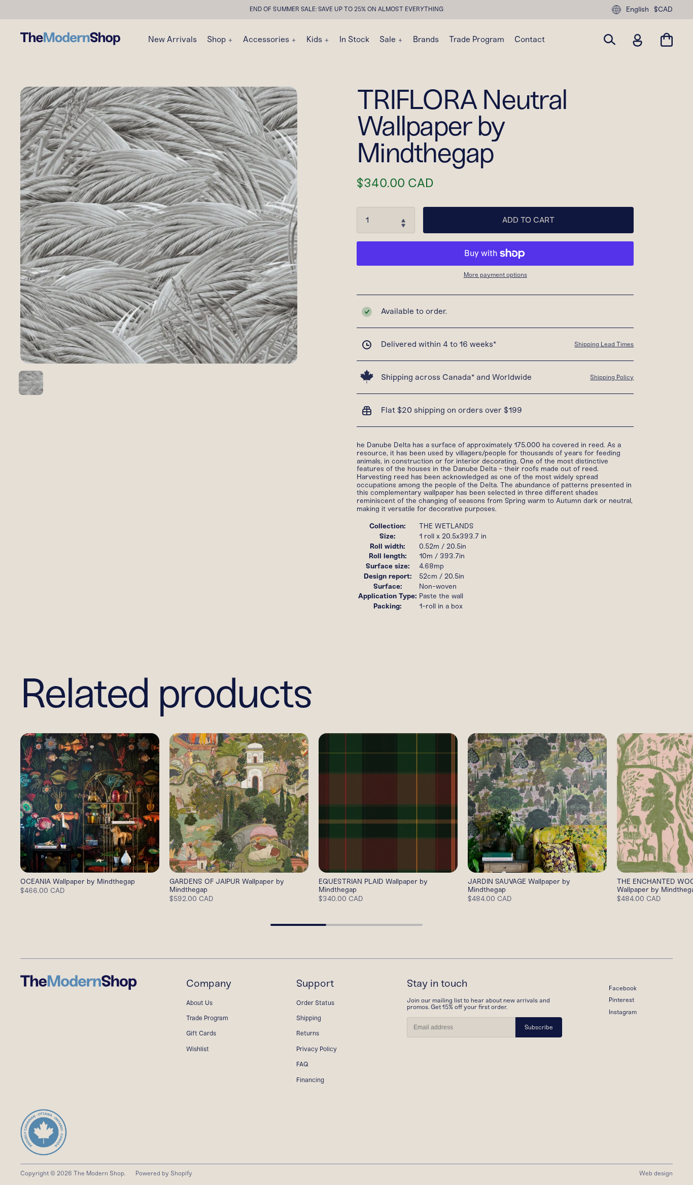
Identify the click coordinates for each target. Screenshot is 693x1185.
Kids (315, 39)
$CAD (663, 9)
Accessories (267, 39)
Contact (529, 39)
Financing (310, 1080)
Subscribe (539, 1027)
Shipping (308, 1018)
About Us (199, 1003)
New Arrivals (172, 39)
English (637, 9)
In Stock (354, 39)
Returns (307, 1033)
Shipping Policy (612, 377)
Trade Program (476, 39)
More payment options (495, 275)
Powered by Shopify (163, 1173)
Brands (426, 39)
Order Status (315, 1003)
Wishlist (197, 1049)
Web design (656, 1173)
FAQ (302, 1064)
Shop (217, 39)
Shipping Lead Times (604, 344)
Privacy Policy (316, 1049)
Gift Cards (201, 1033)
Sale (388, 39)
